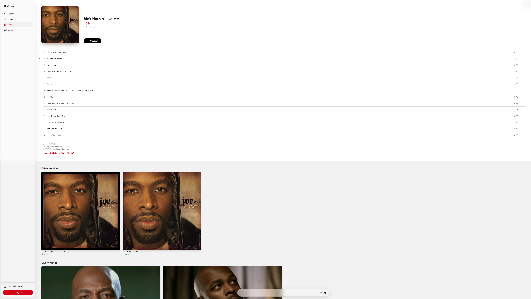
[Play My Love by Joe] (44, 78)
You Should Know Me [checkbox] (56, 129)
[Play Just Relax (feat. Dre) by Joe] (44, 116)
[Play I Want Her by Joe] (44, 65)
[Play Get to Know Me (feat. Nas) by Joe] (44, 52)
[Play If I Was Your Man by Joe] (44, 59)
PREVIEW (515, 52)
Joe (87, 23)
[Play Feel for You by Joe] (44, 110)
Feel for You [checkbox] (52, 110)
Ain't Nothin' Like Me (132, 173)
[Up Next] (321, 293)
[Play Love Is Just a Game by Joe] (44, 122)
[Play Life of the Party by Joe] (44, 135)
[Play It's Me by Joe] (44, 97)
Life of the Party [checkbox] (54, 135)
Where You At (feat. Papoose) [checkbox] (60, 71)
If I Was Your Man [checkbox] (54, 59)
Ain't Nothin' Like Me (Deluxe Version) (57, 173)
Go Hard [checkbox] (50, 84)
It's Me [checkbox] (50, 97)
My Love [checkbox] (50, 78)
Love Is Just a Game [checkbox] (55, 122)
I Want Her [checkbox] (51, 65)
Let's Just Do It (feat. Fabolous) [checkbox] (60, 103)
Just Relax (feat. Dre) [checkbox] (56, 116)
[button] (18, 13)
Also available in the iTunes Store (57, 153)
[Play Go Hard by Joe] (44, 84)
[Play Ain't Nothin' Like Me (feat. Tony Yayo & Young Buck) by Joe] (44, 90)
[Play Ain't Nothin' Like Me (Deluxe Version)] (45, 247)
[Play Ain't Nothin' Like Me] (126, 247)
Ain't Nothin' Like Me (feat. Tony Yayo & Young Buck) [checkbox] (70, 90)
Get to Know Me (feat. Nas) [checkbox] (59, 52)
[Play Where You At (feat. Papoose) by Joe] (44, 71)
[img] (9, 6)
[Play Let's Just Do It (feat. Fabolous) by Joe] (44, 103)
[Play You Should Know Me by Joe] (44, 129)
